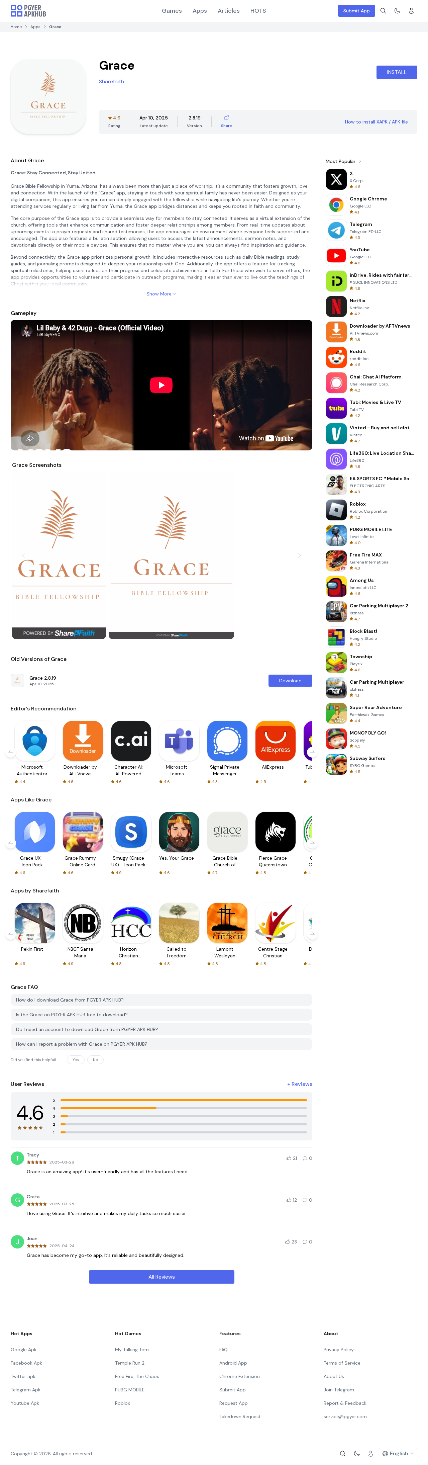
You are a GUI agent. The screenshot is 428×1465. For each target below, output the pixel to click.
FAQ (223, 1350)
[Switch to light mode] (397, 11)
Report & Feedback (345, 1403)
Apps (200, 11)
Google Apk (23, 1350)
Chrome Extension (239, 1376)
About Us (334, 1376)
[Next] (300, 555)
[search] (383, 11)
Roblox (122, 1403)
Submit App (356, 11)
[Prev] (23, 555)
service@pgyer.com (345, 1416)
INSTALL (397, 72)
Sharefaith (111, 81)
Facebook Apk (26, 1363)
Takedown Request (240, 1416)
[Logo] (28, 10)
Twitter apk (23, 1376)
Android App (233, 1363)
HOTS (258, 11)
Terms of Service (342, 1363)
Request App (233, 1403)
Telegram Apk (25, 1390)
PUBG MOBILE (130, 1390)
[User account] (411, 11)
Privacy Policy (339, 1350)
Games (172, 11)
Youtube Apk (25, 1403)
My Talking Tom (132, 1350)
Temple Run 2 (129, 1363)
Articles (229, 11)
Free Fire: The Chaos (137, 1376)
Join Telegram (339, 1390)
